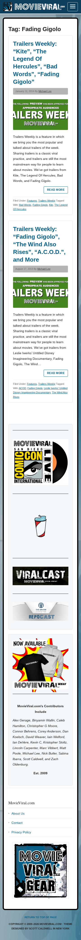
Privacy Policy (21, 832)
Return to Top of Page (41, 917)
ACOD (22, 388)
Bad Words (25, 205)
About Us (18, 813)
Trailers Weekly (46, 200)
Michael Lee (45, 91)
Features (32, 200)
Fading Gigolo (40, 205)
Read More (56, 189)
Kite (51, 205)
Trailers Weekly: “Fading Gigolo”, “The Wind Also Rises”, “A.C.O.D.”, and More (39, 244)
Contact (16, 822)
